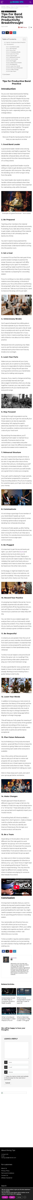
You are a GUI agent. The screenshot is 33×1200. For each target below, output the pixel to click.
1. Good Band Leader (14, 46)
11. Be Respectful (13, 64)
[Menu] (2, 2)
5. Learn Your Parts (14, 53)
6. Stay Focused (13, 55)
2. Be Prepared (13, 48)
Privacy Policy (5, 1170)
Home (3, 7)
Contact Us (4, 1175)
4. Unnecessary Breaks (14, 52)
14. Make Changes (13, 69)
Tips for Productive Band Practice (15, 42)
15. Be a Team (12, 71)
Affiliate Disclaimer (6, 1178)
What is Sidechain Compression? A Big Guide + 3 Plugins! (23, 1018)
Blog (8, 7)
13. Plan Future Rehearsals (16, 68)
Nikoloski (13, 958)
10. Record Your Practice (15, 62)
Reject (12, 1197)
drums (21, 552)
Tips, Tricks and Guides (10, 11)
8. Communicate (13, 59)
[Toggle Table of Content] (23, 39)
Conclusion (6, 74)
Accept (5, 1197)
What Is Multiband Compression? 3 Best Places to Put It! (9, 1018)
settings (19, 1194)
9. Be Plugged (12, 60)
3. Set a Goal (12, 50)
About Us (4, 1168)
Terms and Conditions (7, 1173)
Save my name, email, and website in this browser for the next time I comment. (16, 1078)
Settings (19, 1197)
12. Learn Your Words (14, 66)
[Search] (30, 2)
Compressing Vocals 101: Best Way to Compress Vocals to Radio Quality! (8, 1000)
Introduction (10, 44)
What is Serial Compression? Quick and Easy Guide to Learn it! (24, 1000)
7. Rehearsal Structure (14, 57)
